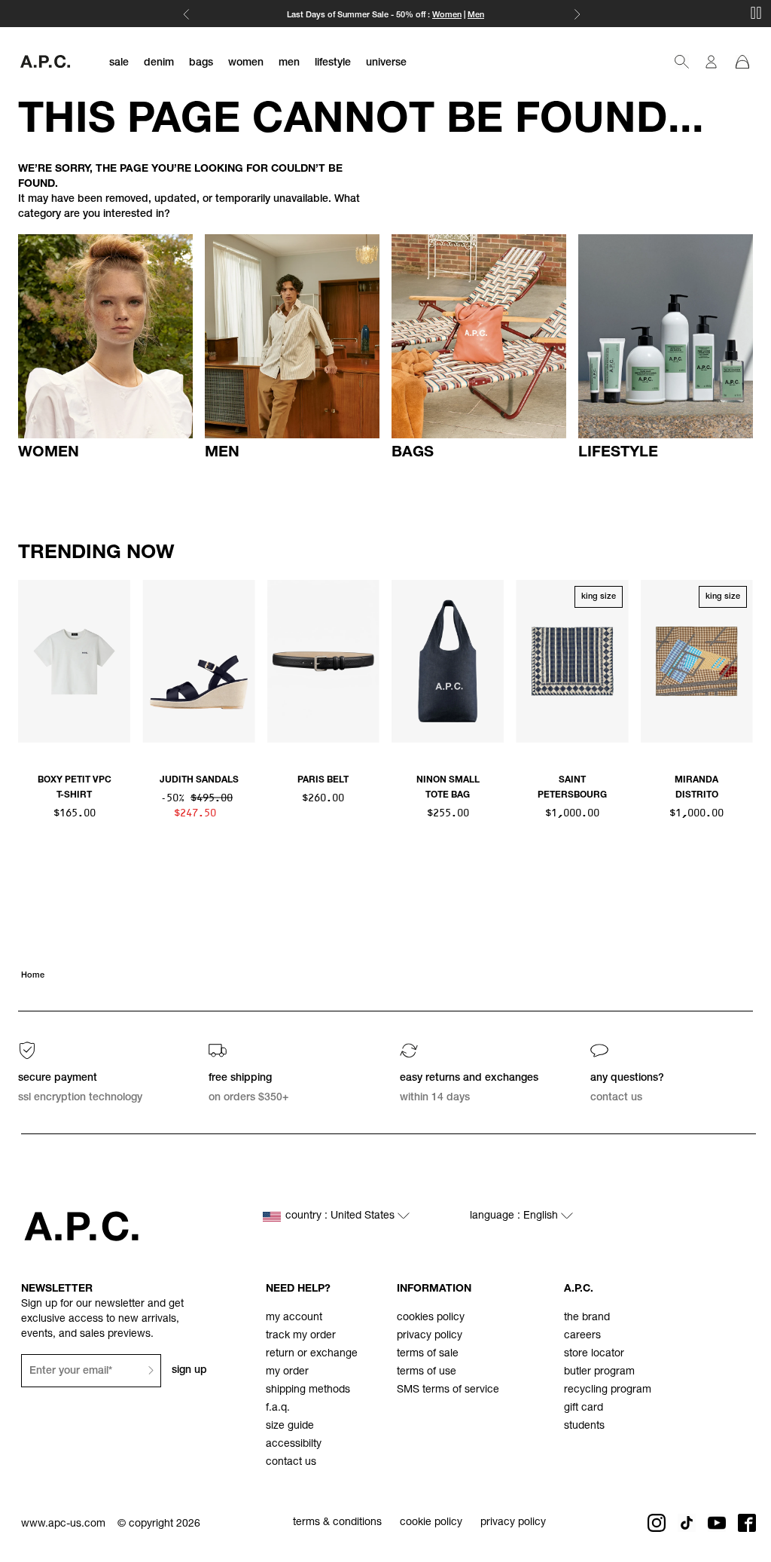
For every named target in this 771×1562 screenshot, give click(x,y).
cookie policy (431, 1523)
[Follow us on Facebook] (747, 1523)
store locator (594, 1354)
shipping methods (308, 1390)
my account (294, 1318)
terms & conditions (337, 1523)
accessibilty (294, 1444)
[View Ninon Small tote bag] (448, 661)
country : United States (341, 1216)
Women (447, 15)
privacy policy (429, 1336)
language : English (515, 1216)
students (584, 1426)
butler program (599, 1372)
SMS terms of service (448, 1390)
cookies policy (431, 1318)
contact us (291, 1462)
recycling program (607, 1390)
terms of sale (428, 1354)
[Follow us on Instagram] (657, 1523)
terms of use (426, 1372)
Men (476, 15)
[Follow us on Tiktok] (687, 1523)
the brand (587, 1318)
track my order (301, 1336)
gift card (583, 1408)
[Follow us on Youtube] (717, 1523)
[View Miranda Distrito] (697, 661)
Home (32, 976)
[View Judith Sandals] (198, 661)
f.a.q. (278, 1408)
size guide (290, 1426)
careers (582, 1336)
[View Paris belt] (323, 661)
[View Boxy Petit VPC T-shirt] (74, 661)
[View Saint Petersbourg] (572, 661)
